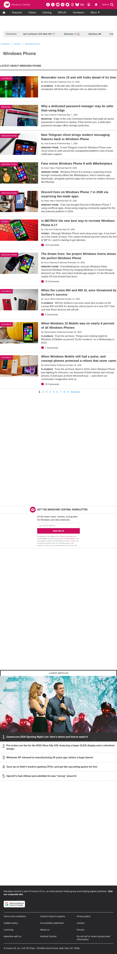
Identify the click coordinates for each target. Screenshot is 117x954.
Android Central (48, 936)
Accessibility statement (52, 923)
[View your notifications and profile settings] (96, 5)
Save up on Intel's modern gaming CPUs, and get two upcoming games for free (51, 766)
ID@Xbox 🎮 (94, 33)
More (94, 12)
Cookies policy (11, 923)
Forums (80, 929)
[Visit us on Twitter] (53, 4)
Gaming (47, 12)
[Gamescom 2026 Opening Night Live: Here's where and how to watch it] (58, 708)
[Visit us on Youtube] (58, 4)
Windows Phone (32, 44)
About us (44, 929)
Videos (32, 12)
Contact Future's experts (52, 916)
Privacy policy (83, 916)
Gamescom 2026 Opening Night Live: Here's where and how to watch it (47, 737)
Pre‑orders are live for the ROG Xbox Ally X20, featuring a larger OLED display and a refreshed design (60, 747)
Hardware (78, 12)
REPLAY (62, 12)
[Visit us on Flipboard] (67, 4)
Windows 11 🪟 (72, 33)
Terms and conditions (15, 916)
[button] (107, 4)
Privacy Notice (69, 538)
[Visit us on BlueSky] (77, 4)
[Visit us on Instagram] (62, 4)
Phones (17, 44)
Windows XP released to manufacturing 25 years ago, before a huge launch (49, 757)
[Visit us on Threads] (72, 4)
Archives (75, 392)
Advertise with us (12, 936)
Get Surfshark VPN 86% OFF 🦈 (39, 33)
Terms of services (66, 536)
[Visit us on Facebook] (48, 4)
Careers (81, 923)
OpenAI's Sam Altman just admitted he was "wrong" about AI (41, 776)
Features (17, 12)
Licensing (8, 929)
